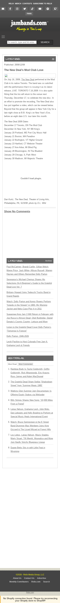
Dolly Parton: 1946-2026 (18, 336)
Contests (27, 4)
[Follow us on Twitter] (26, 9)
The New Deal (27, 79)
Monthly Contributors (19, 582)
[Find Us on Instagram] (18, 9)
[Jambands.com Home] (30, 32)
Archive (48, 261)
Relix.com (35, 582)
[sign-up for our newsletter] (4, 9)
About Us (17, 578)
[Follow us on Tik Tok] (33, 9)
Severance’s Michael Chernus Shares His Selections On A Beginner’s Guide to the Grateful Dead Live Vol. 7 (29, 283)
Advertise (41, 578)
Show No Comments (17, 211)
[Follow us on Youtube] (41, 9)
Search (46, 582)
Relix (11, 4)
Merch (18, 4)
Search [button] (45, 42)
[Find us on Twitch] (56, 9)
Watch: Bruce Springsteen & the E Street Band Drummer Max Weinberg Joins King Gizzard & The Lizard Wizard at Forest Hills (31, 426)
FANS (29, 13)
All (53, 59)
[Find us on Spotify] (49, 9)
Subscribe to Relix (42, 4)
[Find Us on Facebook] (10, 9)
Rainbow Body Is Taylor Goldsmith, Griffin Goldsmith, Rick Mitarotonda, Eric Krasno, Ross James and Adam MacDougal (30, 373)
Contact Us (29, 578)
